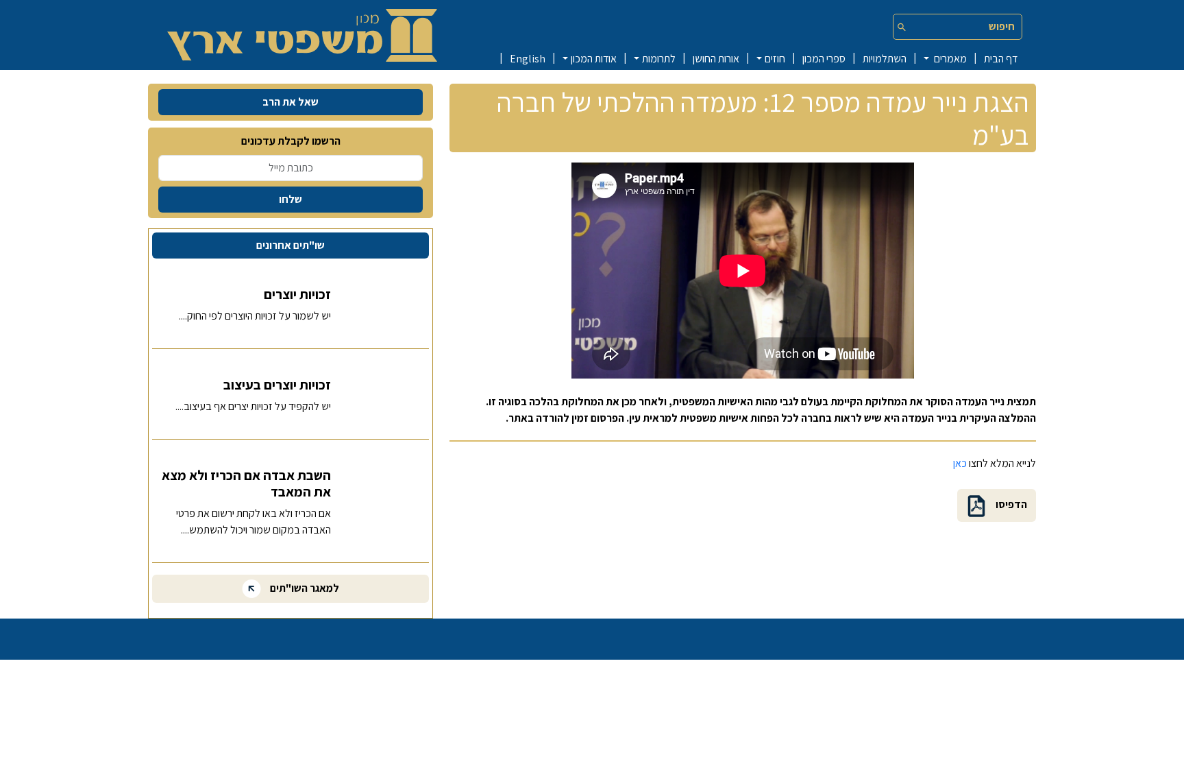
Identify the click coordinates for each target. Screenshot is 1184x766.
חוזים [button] (775, 58)
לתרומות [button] (659, 58)
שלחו (290, 199)
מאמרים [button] (949, 58)
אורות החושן (716, 58)
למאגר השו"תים (303, 588)
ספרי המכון (824, 58)
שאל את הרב (290, 102)
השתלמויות (885, 58)
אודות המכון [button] (594, 58)
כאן (960, 463)
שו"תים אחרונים (290, 245)
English (527, 58)
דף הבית (1001, 58)
